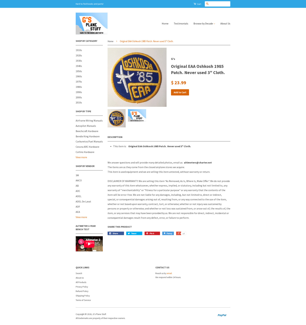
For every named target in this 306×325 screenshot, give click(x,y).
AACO (79, 180)
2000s (79, 97)
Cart (199, 4)
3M (77, 175)
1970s (79, 81)
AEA (78, 211)
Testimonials (181, 23)
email (169, 273)
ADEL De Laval (83, 201)
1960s (79, 76)
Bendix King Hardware (88, 136)
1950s (79, 71)
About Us (225, 23)
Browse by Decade (203, 23)
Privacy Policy (82, 286)
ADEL (78, 196)
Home (165, 23)
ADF (78, 206)
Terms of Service (83, 300)
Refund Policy (82, 291)
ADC (78, 191)
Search (79, 273)
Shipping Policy (83, 295)
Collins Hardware (85, 152)
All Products (81, 282)
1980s (79, 86)
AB (77, 185)
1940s (79, 66)
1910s (79, 50)
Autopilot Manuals (86, 125)
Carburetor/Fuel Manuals (89, 141)
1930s (79, 60)
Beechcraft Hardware (87, 131)
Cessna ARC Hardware (87, 146)
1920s (79, 55)
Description (115, 137)
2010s (79, 102)
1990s (79, 92)
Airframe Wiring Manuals (89, 120)
